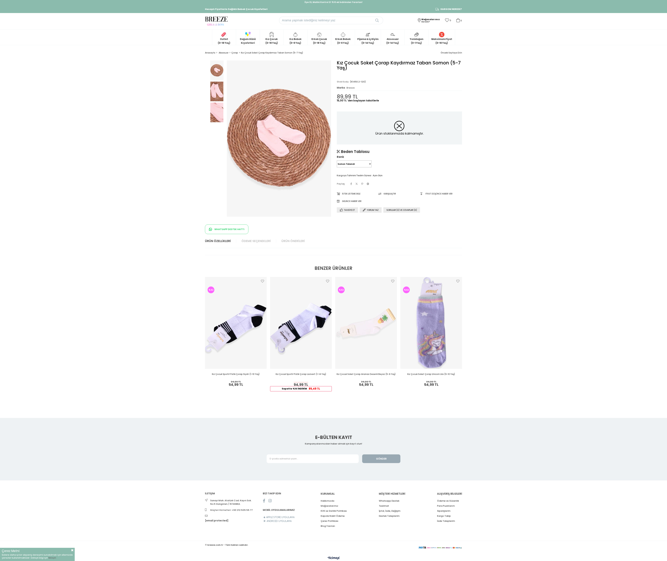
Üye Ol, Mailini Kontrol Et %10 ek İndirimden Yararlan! (333, 2)
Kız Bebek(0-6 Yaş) (295, 41)
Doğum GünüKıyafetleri (248, 41)
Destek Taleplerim (389, 516)
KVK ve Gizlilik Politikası (334, 511)
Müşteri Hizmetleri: (231, 510)
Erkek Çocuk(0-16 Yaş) (319, 41)
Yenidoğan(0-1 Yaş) (416, 41)
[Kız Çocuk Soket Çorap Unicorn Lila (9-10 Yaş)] (431, 323)
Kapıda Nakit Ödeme (333, 516)
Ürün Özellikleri (218, 241)
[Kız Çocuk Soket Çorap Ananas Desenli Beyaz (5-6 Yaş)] (366, 323)
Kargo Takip (444, 516)
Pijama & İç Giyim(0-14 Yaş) (367, 41)
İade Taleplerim (446, 521)
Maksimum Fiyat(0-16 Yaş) (441, 41)
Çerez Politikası (329, 521)
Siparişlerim (443, 511)
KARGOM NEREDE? (451, 9)
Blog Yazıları (328, 526)
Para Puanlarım (446, 506)
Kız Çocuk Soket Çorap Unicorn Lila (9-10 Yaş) (431, 374)
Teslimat (384, 506)
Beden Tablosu (354, 151)
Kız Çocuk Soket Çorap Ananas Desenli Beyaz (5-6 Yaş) (366, 374)
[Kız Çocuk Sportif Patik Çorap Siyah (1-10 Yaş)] (236, 323)
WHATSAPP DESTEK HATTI (229, 229)
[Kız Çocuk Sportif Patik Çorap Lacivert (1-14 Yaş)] (301, 323)
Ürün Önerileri (293, 241)
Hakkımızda (327, 500)
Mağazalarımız (329, 506)
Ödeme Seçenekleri (256, 241)
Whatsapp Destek (389, 500)
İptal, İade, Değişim (389, 511)
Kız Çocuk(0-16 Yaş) (271, 41)
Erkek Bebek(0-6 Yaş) (343, 41)
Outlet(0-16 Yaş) (224, 41)
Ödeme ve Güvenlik (448, 500)
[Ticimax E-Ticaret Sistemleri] (333, 558)
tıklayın (52, 557)
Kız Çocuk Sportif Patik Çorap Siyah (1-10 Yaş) (236, 374)
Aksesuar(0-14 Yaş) (392, 41)
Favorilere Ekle (262, 281)
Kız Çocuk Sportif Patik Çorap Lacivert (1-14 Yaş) (301, 374)
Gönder (381, 458)
